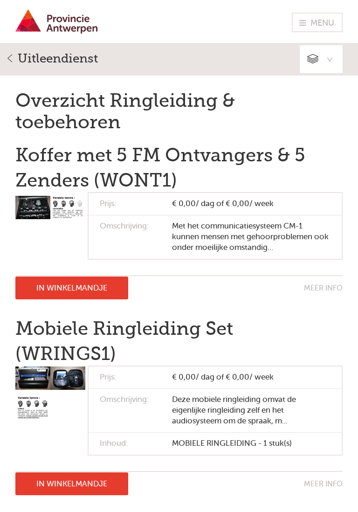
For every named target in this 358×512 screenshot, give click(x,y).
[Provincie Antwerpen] (56, 31)
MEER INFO (323, 288)
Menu (322, 23)
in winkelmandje (71, 288)
